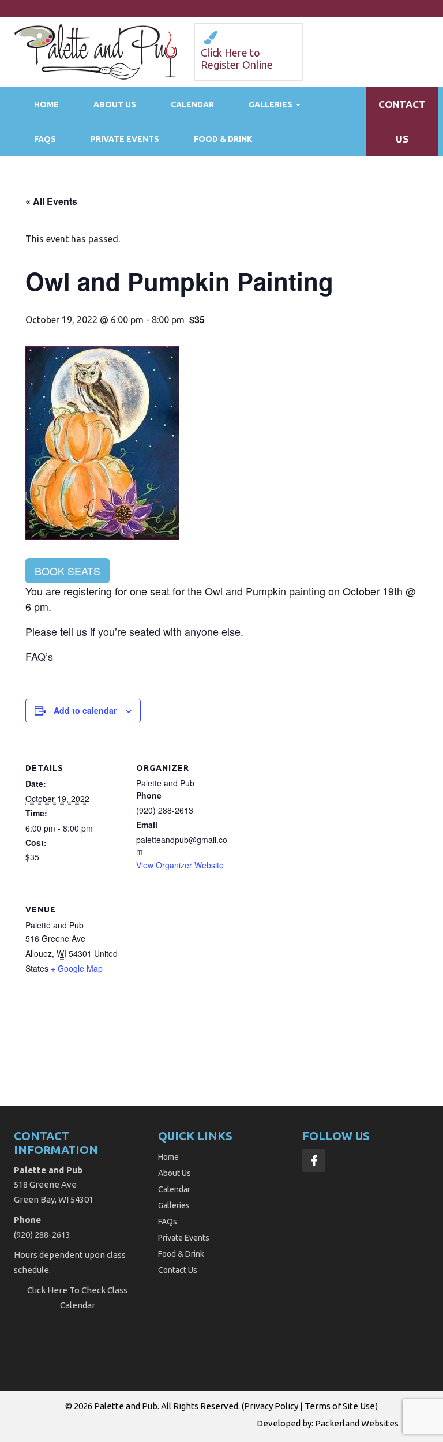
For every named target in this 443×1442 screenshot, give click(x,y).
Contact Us (177, 1270)
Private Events (125, 139)
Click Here (47, 1290)
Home (46, 104)
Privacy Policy (271, 1406)
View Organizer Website (180, 865)
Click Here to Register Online (237, 59)
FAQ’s (39, 656)
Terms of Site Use (340, 1406)
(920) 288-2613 (42, 1234)
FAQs (45, 139)
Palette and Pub (125, 1406)
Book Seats (67, 570)
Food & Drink (223, 139)
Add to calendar (85, 710)
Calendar (192, 104)
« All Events (51, 201)
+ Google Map (77, 968)
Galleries (270, 104)
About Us (114, 104)
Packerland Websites (357, 1423)
